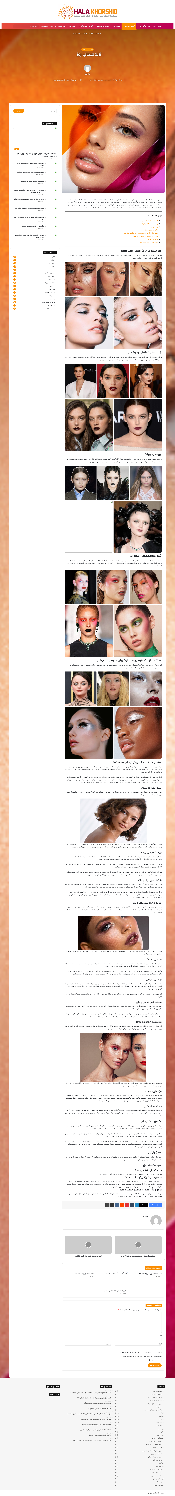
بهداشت (53, 266)
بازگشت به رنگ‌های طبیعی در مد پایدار (32, 181)
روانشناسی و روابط (103, 26)
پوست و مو (52, 299)
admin (87, 74)
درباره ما (53, 26)
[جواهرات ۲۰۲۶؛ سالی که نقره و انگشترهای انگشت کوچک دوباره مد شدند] (51, 193)
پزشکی (53, 260)
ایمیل (160, 1344)
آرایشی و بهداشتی (129, 26)
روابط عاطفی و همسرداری (154, 1444)
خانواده (53, 270)
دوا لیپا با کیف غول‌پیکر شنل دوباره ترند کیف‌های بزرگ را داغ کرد (29, 236)
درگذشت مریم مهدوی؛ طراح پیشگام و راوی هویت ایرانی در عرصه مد (36, 155)
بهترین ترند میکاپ (152, 239)
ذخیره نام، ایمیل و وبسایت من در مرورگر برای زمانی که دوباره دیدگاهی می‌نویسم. (137, 1352)
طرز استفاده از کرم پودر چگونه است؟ (150, 1274)
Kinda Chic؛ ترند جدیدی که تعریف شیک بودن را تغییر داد (28, 218)
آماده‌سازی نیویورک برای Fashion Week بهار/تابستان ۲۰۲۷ (30, 164)
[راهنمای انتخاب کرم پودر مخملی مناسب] (113, 1280)
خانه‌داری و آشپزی (156, 1454)
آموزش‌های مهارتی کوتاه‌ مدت (153, 1403)
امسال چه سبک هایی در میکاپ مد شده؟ (145, 236)
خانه (159, 26)
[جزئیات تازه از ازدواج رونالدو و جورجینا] (51, 229)
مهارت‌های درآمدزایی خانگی (153, 1410)
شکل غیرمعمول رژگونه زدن (149, 230)
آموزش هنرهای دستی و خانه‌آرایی (152, 1451)
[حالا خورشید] (87, 11)
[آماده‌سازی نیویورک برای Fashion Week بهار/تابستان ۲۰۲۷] (51, 166)
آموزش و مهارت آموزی (86, 26)
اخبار (154, 26)
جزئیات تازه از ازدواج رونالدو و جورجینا (33, 226)
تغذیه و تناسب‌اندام (156, 1472)
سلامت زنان (116, 26)
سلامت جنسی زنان (156, 1476)
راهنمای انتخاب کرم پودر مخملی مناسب (116, 1290)
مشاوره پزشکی (50, 308)
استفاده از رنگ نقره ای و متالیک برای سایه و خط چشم (141, 233)
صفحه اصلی (97, 33)
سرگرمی (72, 26)
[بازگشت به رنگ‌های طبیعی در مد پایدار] (51, 184)
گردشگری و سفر (50, 292)
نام (160, 1335)
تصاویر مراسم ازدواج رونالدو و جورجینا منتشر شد (29, 208)
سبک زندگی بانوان (144, 26)
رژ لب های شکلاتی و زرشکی (149, 224)
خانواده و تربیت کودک (155, 1441)
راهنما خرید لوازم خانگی (155, 1457)
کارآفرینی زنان (157, 1460)
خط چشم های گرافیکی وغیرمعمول (147, 220)
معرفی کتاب (158, 1407)
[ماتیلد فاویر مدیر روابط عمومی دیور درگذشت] (51, 175)
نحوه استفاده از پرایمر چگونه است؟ (84, 1274)
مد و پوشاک (62, 26)
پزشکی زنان (51, 263)
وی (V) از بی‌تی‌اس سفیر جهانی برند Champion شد (29, 199)
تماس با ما (44, 26)
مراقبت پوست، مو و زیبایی (154, 1397)
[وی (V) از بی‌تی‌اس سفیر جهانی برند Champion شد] (51, 202)
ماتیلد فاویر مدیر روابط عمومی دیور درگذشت (30, 172)
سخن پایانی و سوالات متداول (149, 242)
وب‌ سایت (108, 1344)
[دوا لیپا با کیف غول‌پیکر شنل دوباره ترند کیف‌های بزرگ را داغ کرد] (51, 238)
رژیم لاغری (52, 289)
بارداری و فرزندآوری (156, 1469)
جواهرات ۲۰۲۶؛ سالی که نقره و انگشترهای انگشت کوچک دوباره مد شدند (29, 191)
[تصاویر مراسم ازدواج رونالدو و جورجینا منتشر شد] (51, 211)
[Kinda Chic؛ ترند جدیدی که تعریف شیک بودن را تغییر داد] (51, 220)
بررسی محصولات (157, 1394)
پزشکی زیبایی (51, 276)
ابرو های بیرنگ (153, 227)
